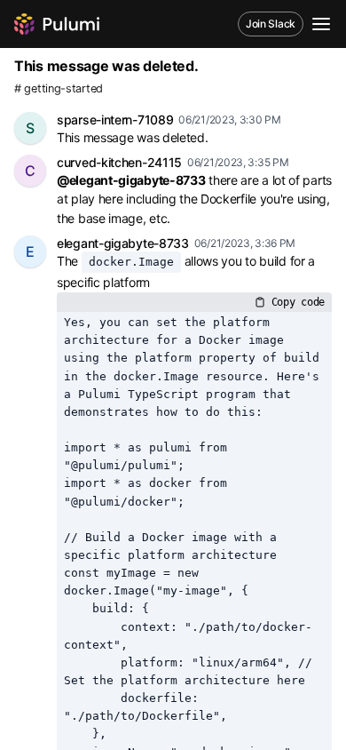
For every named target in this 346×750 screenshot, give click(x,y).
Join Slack (270, 23)
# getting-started (58, 88)
